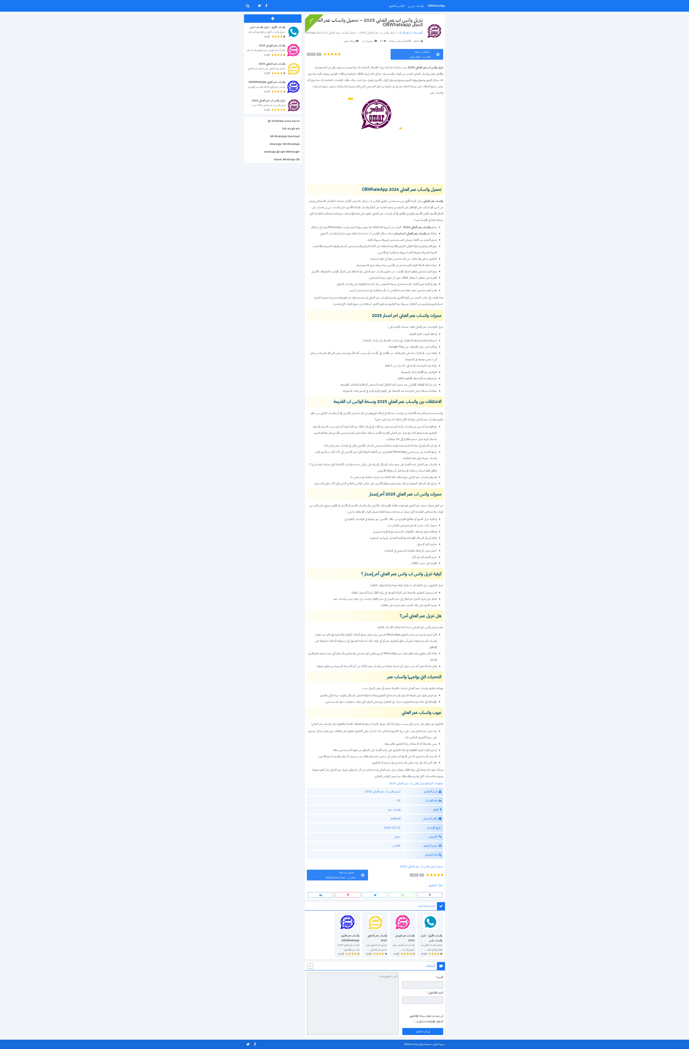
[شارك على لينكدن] (320, 894)
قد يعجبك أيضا (426, 906)
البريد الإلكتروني (434, 993)
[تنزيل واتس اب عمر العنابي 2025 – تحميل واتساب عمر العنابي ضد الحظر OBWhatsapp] (272, 105)
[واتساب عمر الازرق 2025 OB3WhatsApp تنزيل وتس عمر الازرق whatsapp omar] (347, 934)
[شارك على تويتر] (375, 894)
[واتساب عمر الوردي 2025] (402, 934)
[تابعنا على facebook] (266, 6)
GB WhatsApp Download (285, 136)
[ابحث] (247, 6)
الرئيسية (418, 33)
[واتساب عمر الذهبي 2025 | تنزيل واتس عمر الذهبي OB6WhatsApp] (375, 934)
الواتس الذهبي (396, 6)
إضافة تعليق (349, 41)
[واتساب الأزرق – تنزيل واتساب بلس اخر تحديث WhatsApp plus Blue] (430, 934)
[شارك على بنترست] (347, 894)
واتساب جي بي (415, 6)
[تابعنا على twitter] (259, 6)
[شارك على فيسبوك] (429, 894)
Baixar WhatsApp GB (287, 159)
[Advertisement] (375, 157)
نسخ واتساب (404, 32)
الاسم (439, 977)
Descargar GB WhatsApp (285, 144)
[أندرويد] (273, 18)
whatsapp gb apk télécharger (282, 152)
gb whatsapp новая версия (284, 121)
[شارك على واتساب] (402, 894)
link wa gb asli (291, 129)
